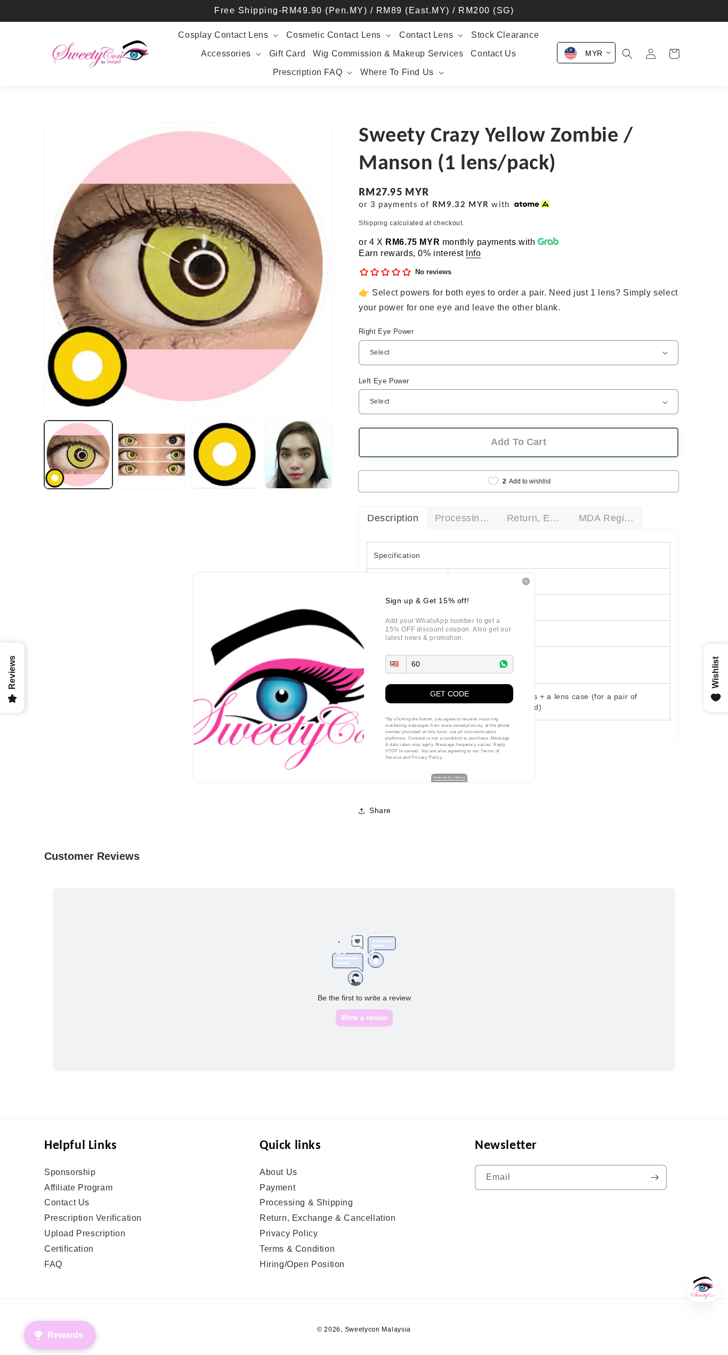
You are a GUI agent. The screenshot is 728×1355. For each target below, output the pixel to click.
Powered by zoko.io (449, 777)
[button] (396, 664)
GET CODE (449, 693)
